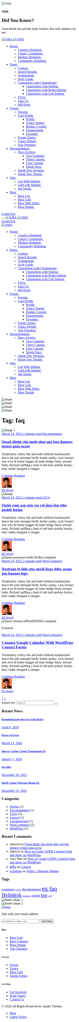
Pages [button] (14, 64)
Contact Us (17, 999)
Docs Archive (26, 337)
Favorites (32, 134)
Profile (30, 119)
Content (26, 867)
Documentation (20, 334)
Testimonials (26, 75)
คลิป (13, 867)
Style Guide (26, 79)
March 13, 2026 (12, 743)
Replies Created (36, 126)
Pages (14, 250)
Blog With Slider (29, 203)
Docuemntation (52, 434)
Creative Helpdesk (30, 50)
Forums (23, 112)
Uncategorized (19, 821)
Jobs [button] (13, 177)
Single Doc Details (30, 174)
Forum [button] (14, 108)
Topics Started (35, 123)
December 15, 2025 (14, 790)
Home (14, 231)
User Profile (25, 301)
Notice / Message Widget (43, 871)
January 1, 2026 (12, 759)
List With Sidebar (29, 181)
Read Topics (18, 995)
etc (45, 888)
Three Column (35, 159)
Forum (14, 293)
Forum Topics (27, 137)
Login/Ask (8, 214)
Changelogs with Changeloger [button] (37, 82)
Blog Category (19, 941)
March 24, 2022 (12, 434)
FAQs (22, 97)
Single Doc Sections (31, 170)
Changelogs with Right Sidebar (46, 90)
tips (44, 895)
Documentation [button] (20, 148)
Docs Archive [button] (26, 152)
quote (36, 895)
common (8, 889)
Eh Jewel (7, 490)
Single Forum (18, 976)
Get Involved (18, 992)
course (18, 890)
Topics (14, 968)
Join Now (47, 921)
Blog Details (26, 207)
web (50, 896)
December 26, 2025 (14, 775)
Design (14, 806)
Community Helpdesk (32, 61)
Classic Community (31, 53)
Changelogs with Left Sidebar (45, 93)
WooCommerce (52, 561)
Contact (23, 68)
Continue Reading (13, 475)
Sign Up (23, 101)
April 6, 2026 (10, 727)
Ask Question (27, 145)
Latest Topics (18, 1017)
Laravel (14, 817)
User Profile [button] (25, 115)
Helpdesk (12, 895)
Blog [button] (13, 192)
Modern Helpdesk (30, 57)
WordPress (16, 828)
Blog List (24, 196)
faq (53, 888)
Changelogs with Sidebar (42, 86)
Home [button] (14, 46)
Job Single (25, 188)
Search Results (27, 71)
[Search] (56, 703)
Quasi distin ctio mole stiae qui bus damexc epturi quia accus (39, 846)
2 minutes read (32, 434)
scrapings (16, 871)
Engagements (35, 130)
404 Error (24, 104)
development (31, 889)
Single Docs (34, 166)
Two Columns (35, 155)
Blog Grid (25, 199)
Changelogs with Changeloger (37, 268)
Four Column (35, 163)
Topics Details (27, 141)
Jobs (13, 363)
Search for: (9, 702)
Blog (13, 377)
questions (26, 896)
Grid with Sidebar (30, 185)
